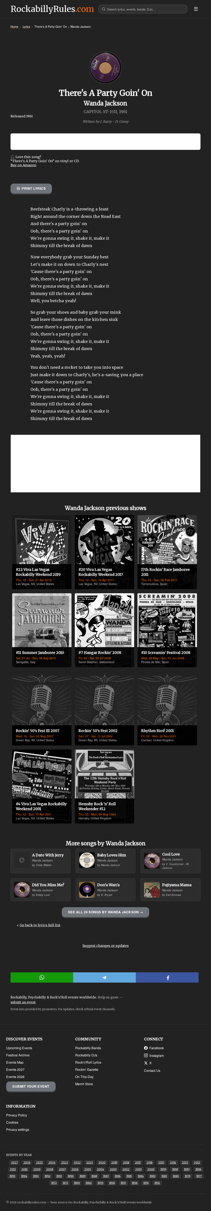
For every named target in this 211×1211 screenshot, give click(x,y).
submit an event (23, 1002)
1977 (199, 1176)
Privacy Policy (16, 1115)
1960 (89, 1183)
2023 (64, 1162)
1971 (65, 1183)
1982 (153, 1176)
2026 (26, 1162)
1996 (198, 1169)
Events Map (14, 1062)
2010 (24, 1169)
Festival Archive (18, 1055)
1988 (94, 1176)
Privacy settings (17, 1129)
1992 (47, 1176)
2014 (173, 1162)
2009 (36, 1169)
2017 (138, 1162)
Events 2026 (15, 1076)
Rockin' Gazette (86, 1069)
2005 (87, 1169)
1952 (157, 1183)
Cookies (12, 1122)
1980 (176, 1176)
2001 (138, 1169)
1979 (187, 1176)
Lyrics (26, 26)
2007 (62, 1169)
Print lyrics (34, 188)
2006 (75, 1169)
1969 (77, 1183)
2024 (51, 1162)
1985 (129, 1176)
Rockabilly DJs (86, 1055)
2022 (77, 1162)
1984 (141, 1176)
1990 (71, 1176)
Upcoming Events (19, 1048)
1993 (36, 1176)
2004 (100, 1169)
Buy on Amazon (23, 165)
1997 (187, 1169)
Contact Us (152, 1070)
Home (14, 26)
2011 (13, 1169)
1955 (146, 1183)
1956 (134, 1183)
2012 (197, 1162)
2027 (14, 1162)
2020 (102, 1162)
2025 (39, 1162)
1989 (83, 1176)
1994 (24, 1176)
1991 (59, 1176)
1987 (106, 1176)
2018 (126, 1162)
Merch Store (84, 1083)
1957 (123, 1183)
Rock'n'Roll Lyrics (88, 1062)
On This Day (84, 1076)
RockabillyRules (52, 9)
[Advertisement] (105, 463)
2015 (161, 1162)
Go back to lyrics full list (40, 925)
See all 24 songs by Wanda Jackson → (105, 912)
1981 (164, 1176)
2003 (113, 1169)
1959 (100, 1183)
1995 (12, 1176)
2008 (49, 1169)
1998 (175, 1169)
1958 (112, 1183)
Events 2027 (15, 1069)
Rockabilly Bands (88, 1048)
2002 (125, 1169)
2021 (89, 1162)
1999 (163, 1169)
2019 (114, 1162)
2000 (151, 1169)
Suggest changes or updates (105, 946)
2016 (149, 1162)
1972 (54, 1183)
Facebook (156, 1048)
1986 (118, 1176)
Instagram (156, 1055)
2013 (185, 1162)
